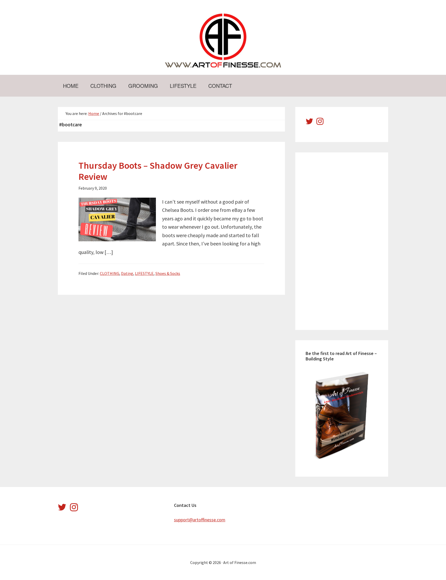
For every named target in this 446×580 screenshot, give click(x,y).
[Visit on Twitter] (309, 122)
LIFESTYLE (144, 273)
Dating (127, 273)
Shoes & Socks (167, 273)
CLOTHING (109, 273)
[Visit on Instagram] (319, 122)
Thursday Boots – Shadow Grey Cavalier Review (157, 171)
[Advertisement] (344, 240)
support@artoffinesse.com (199, 520)
